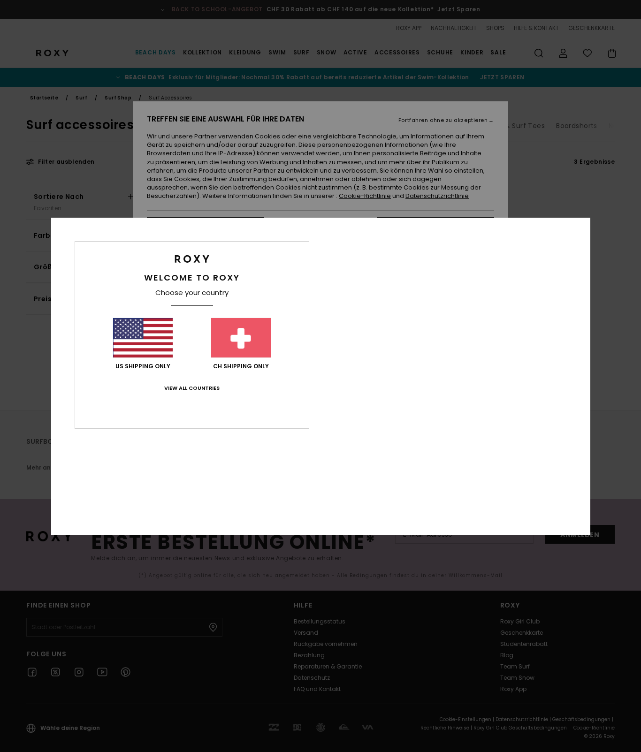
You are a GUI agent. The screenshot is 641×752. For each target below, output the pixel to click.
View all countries (192, 388)
